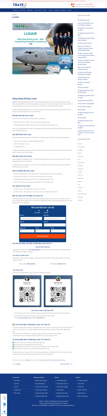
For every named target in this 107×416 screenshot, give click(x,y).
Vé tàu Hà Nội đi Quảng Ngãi (86, 103)
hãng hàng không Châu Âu (45, 360)
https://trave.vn (41, 318)
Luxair (14, 102)
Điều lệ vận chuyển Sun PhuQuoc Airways (84, 68)
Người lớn (22, 228)
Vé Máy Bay (29, 10)
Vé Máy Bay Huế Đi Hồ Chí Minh (85, 121)
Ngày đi (22, 221)
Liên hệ (69, 10)
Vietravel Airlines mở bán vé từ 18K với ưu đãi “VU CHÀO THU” (86, 133)
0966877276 (61, 264)
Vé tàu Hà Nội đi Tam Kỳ (84, 106)
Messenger (4, 413)
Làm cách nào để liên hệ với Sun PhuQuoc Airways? (85, 24)
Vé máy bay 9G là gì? (84, 20)
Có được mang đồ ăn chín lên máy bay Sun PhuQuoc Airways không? (86, 62)
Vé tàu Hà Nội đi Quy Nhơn (85, 100)
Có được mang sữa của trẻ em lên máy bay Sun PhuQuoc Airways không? (86, 55)
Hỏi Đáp (63, 10)
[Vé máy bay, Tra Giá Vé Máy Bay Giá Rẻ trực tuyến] (20, 5)
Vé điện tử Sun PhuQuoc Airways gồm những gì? (85, 73)
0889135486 (31, 264)
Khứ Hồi (46, 212)
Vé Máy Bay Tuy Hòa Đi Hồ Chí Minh (85, 29)
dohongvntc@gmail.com (25, 318)
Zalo (4, 406)
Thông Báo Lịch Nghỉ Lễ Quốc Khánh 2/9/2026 (86, 39)
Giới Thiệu (22, 10)
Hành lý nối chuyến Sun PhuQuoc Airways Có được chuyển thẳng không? (85, 48)
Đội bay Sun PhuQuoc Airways (84, 83)
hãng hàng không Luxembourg (58, 360)
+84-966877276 (52, 405)
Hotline (4, 399)
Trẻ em (37, 228)
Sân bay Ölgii (81, 109)
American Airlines (65, 364)
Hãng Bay (14, 14)
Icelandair (18, 364)
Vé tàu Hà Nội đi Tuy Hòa (85, 43)
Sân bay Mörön (82, 117)
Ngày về (46, 221)
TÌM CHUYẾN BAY (42, 236)
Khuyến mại (57, 10)
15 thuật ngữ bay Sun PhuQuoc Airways (84, 78)
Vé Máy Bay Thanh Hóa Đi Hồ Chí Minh (86, 126)
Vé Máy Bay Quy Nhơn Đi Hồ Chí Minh (86, 96)
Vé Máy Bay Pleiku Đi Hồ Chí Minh (86, 34)
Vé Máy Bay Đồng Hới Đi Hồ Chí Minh (86, 113)
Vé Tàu (44, 10)
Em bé (52, 228)
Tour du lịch (38, 10)
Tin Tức (51, 10)
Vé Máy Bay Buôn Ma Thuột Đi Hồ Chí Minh (85, 91)
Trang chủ (15, 10)
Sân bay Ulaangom (83, 87)
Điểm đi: (22, 215)
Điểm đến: (46, 215)
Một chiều (37, 212)
